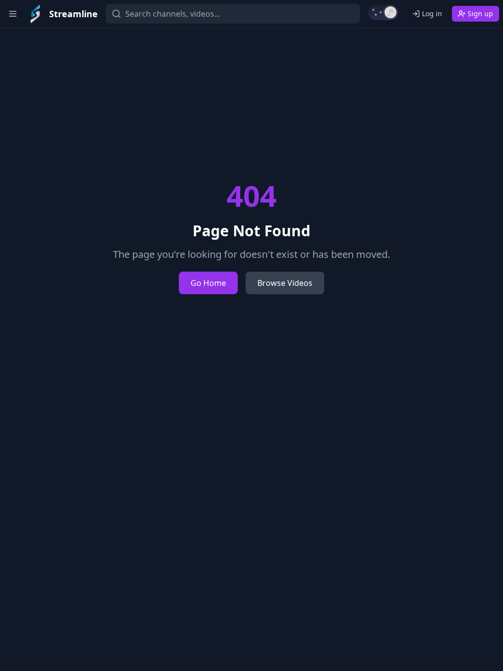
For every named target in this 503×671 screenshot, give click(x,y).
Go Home (208, 283)
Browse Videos (284, 283)
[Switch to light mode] (383, 12)
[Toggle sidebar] (13, 14)
